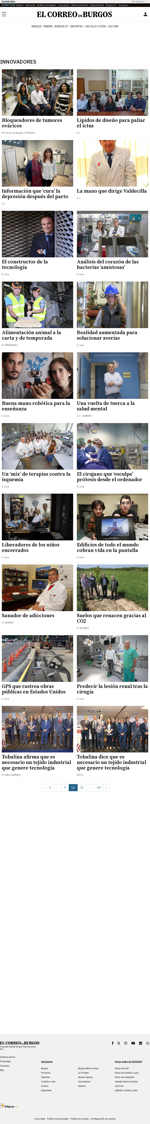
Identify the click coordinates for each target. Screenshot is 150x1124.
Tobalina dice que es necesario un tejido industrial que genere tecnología (111, 762)
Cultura (113, 26)
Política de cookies (79, 1119)
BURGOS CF (61, 26)
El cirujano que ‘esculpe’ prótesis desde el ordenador (109, 477)
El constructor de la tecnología (25, 265)
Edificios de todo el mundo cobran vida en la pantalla (108, 548)
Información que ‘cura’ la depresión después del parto (35, 194)
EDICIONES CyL (138, 2)
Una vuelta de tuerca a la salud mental (106, 406)
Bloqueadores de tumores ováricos (32, 123)
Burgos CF (111, 5)
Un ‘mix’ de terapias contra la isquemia (36, 477)
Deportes (45, 1077)
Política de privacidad (57, 1119)
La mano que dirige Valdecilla (112, 191)
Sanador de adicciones (28, 615)
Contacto (4, 1066)
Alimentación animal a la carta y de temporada (31, 335)
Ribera (48, 26)
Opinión (82, 1086)
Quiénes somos (7, 1057)
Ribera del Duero (80, 5)
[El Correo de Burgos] (74, 14)
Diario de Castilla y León (127, 1073)
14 (99, 787)
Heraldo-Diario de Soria (126, 1081)
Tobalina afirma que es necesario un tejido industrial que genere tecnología (36, 762)
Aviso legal (39, 1119)
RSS (2, 1070)
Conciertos (63, 5)
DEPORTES (76, 26)
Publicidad (5, 1061)
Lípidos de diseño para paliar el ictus (111, 123)
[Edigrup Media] (9, 1105)
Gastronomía (97, 5)
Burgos (37, 26)
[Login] (145, 14)
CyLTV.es (119, 1086)
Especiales (46, 1090)
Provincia (45, 1073)
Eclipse (19, 5)
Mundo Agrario (85, 1077)
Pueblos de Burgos (46, 5)
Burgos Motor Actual (88, 1068)
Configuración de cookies (103, 1119)
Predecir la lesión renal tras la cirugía (112, 689)
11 (82, 787)
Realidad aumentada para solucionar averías (107, 335)
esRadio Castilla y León (126, 1090)
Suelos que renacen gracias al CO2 (111, 618)
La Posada (83, 1073)
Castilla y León (95, 26)
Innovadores (84, 1081)
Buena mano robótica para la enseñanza (36, 406)
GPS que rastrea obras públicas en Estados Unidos (33, 689)
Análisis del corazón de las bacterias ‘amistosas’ (108, 265)
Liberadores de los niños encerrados (30, 548)
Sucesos (123, 5)
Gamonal (30, 5)
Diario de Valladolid (124, 1077)
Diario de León (122, 1068)
